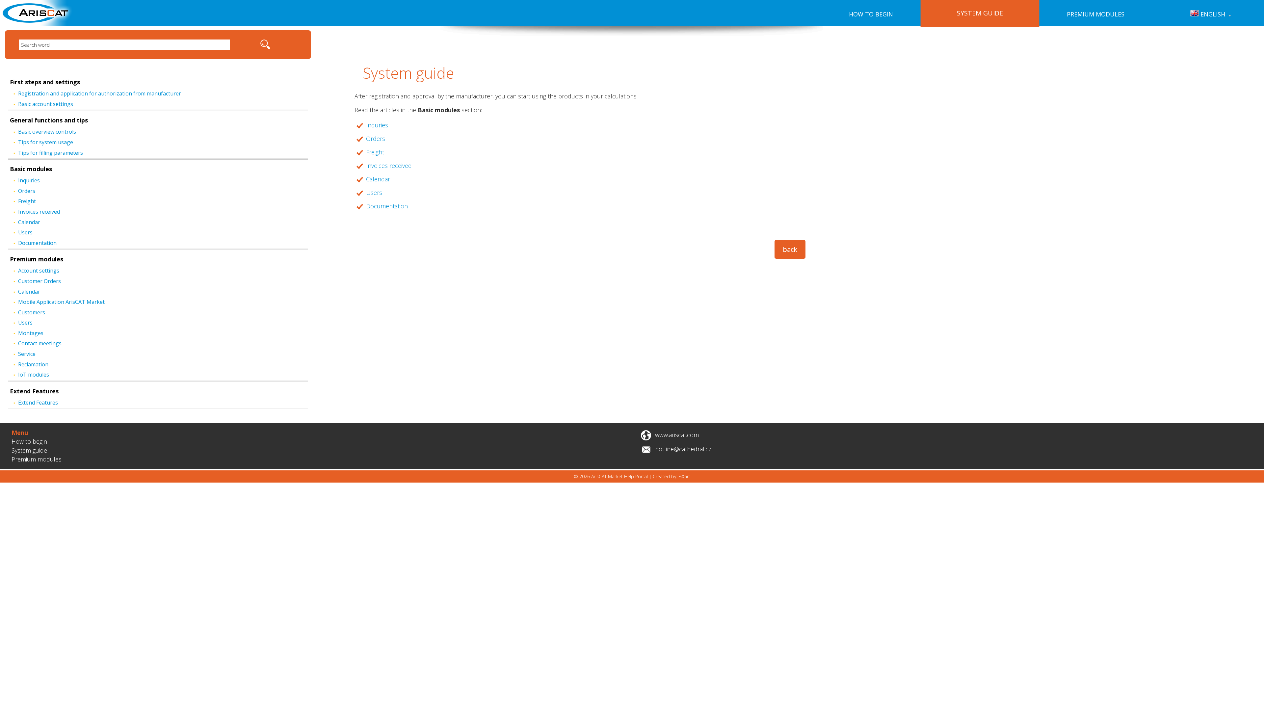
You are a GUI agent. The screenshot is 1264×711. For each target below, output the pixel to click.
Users (25, 232)
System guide (29, 450)
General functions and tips (49, 120)
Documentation (37, 243)
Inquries (377, 125)
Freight (27, 201)
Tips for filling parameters (50, 152)
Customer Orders (39, 281)
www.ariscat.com (677, 435)
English (1212, 14)
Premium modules (1095, 14)
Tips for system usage (45, 142)
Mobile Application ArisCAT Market (61, 301)
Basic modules (31, 169)
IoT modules (33, 374)
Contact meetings (40, 343)
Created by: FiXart (671, 476)
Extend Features (34, 391)
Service (27, 353)
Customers (31, 312)
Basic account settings (45, 104)
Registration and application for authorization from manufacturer (99, 93)
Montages (30, 333)
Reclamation (33, 364)
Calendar (29, 222)
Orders (26, 191)
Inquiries (29, 180)
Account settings (38, 270)
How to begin (871, 14)
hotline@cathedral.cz (683, 449)
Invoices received (39, 211)
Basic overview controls (47, 131)
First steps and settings (45, 82)
